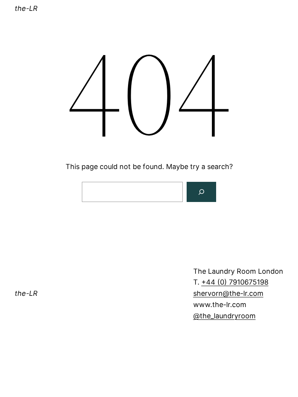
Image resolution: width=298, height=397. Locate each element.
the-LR (26, 8)
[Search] (201, 192)
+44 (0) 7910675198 (235, 282)
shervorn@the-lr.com (228, 293)
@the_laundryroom (224, 316)
